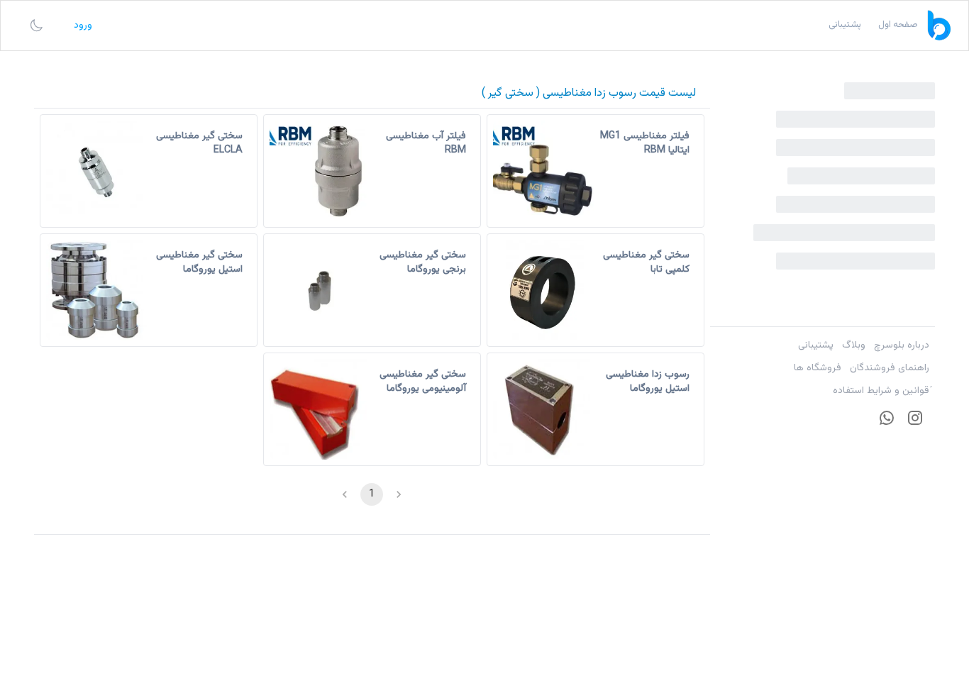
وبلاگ (853, 345)
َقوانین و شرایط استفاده (881, 391)
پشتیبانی (816, 345)
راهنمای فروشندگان (889, 368)
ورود (83, 25)
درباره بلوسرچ (901, 345)
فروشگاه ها (817, 368)
